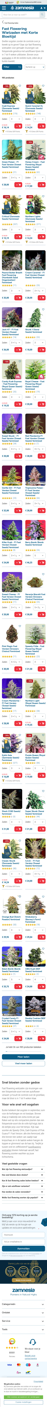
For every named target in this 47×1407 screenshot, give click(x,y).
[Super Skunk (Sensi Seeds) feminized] (35, 799)
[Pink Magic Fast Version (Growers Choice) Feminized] (12, 634)
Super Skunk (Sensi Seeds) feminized (34, 812)
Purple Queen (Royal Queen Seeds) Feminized (35, 757)
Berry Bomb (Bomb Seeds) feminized (34, 543)
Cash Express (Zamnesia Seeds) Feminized (10, 108)
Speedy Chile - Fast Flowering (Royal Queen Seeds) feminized (34, 650)
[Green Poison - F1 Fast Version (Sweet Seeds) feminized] (12, 150)
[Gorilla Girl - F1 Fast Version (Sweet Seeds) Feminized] (12, 476)
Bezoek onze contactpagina (31, 1357)
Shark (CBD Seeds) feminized (11, 812)
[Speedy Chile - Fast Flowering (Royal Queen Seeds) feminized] (35, 634)
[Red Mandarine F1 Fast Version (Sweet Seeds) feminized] (35, 424)
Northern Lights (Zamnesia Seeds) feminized (34, 219)
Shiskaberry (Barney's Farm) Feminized (33, 919)
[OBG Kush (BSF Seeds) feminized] (35, 957)
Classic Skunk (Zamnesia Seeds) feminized (10, 863)
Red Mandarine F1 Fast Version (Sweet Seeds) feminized (35, 438)
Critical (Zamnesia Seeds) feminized (11, 217)
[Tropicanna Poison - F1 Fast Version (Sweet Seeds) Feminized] (35, 476)
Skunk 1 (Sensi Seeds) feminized (33, 330)
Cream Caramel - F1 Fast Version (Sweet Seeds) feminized (35, 275)
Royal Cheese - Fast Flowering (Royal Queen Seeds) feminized (34, 385)
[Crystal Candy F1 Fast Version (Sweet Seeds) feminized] (12, 1006)
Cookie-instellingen (23, 1402)
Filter (6, 66)
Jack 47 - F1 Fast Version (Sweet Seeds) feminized (10, 332)
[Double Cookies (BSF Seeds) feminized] (35, 1006)
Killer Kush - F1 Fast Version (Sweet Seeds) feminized (11, 544)
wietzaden (6, 58)
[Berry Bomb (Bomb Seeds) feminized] (35, 530)
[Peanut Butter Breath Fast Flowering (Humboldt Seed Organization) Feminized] (12, 260)
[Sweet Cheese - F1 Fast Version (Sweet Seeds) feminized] (12, 582)
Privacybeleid (35, 1253)
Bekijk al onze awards (23, 1280)
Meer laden (23, 1056)
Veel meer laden (23, 1063)
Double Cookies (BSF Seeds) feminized (35, 1019)
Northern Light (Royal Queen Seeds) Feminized (35, 703)
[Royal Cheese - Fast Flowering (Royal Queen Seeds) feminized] (35, 369)
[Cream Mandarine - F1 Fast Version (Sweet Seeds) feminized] (12, 688)
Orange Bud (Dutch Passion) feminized (11, 918)
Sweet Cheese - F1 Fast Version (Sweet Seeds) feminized (11, 596)
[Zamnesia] (22, 8)
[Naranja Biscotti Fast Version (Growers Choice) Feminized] (35, 582)
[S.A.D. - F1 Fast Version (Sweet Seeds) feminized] (35, 848)
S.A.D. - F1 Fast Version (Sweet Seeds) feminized (33, 863)
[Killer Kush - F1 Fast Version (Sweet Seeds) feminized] (12, 530)
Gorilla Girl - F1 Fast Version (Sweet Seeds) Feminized (11, 490)
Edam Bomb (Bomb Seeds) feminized (11, 970)
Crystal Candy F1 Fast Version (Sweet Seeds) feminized (11, 1020)
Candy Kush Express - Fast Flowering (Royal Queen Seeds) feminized (12, 385)
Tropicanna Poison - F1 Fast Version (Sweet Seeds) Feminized (34, 492)
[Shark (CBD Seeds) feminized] (12, 799)
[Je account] (41, 8)
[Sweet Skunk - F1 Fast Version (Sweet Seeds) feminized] (12, 424)
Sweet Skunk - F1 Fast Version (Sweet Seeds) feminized (11, 438)
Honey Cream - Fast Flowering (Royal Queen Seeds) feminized (35, 166)
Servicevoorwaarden (16, 1255)
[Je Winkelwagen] (45, 8)
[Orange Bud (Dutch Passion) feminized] (12, 905)
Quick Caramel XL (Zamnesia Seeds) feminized (34, 108)
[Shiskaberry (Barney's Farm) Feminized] (35, 905)
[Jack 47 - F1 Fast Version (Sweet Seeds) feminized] (12, 317)
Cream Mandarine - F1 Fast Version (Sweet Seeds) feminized (11, 704)
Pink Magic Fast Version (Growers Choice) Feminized (11, 648)
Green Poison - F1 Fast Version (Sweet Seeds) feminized (11, 164)
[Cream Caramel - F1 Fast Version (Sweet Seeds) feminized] (35, 260)
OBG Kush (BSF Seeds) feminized (33, 970)
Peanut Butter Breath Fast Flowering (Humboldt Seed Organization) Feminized (12, 277)
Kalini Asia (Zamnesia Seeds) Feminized (10, 757)
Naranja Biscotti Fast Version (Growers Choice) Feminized (35, 596)
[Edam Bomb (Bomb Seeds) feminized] (12, 957)
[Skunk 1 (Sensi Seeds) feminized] (35, 317)
